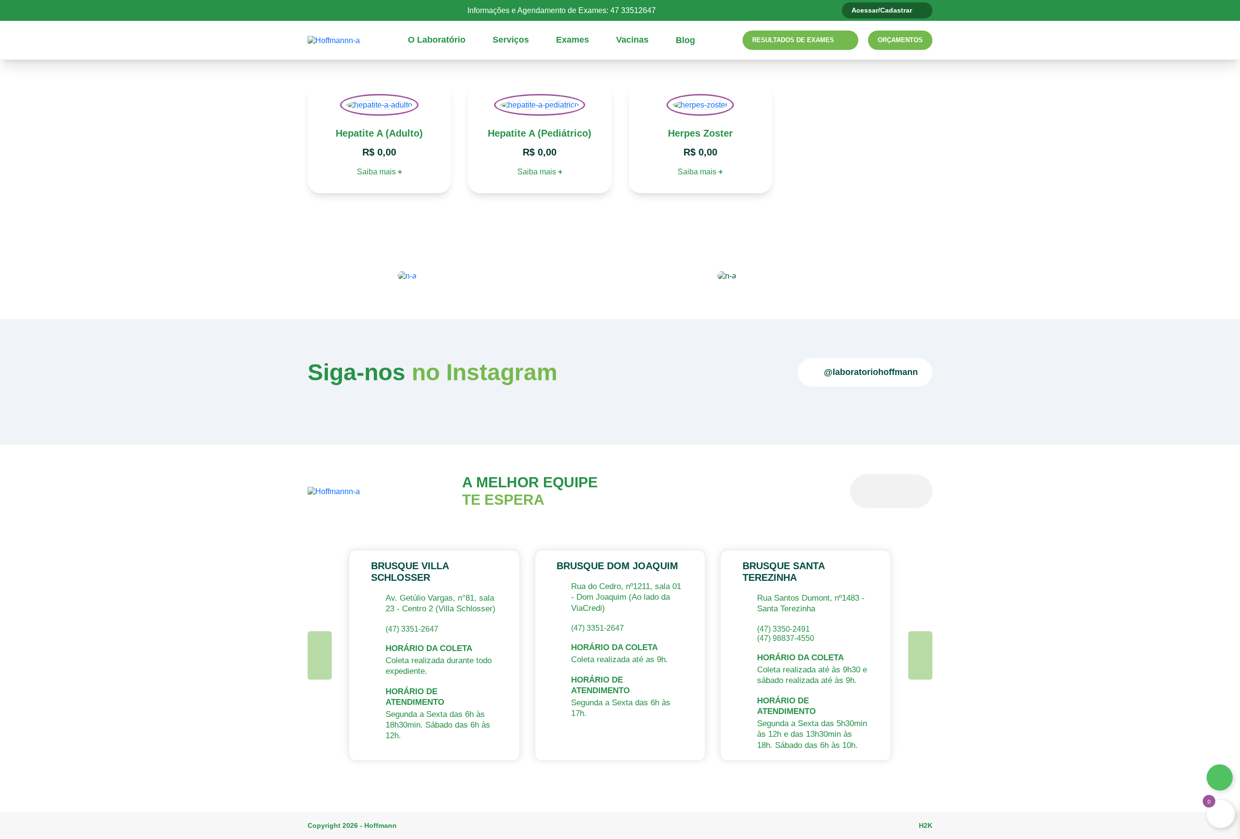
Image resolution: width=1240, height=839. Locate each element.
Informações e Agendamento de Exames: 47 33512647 (561, 10)
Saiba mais (379, 172)
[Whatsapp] (1220, 777)
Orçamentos (900, 40)
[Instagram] (389, 10)
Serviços (511, 40)
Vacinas (632, 40)
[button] (320, 655)
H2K (925, 825)
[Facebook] (371, 10)
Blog (685, 40)
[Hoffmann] (334, 40)
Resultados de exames (793, 40)
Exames (572, 40)
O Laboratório (436, 40)
